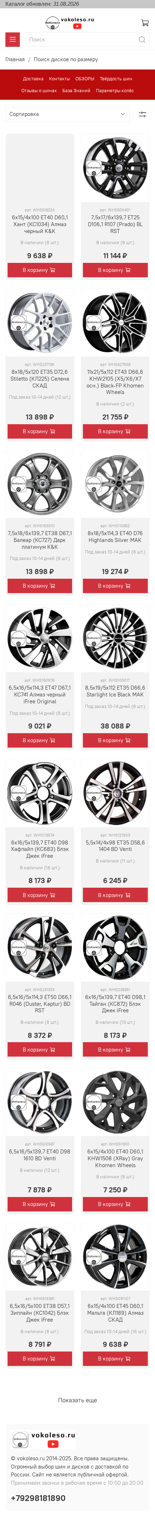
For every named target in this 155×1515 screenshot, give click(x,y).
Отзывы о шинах (39, 91)
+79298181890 (38, 1498)
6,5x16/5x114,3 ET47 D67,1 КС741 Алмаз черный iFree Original (40, 694)
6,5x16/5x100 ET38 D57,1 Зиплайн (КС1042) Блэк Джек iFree (40, 1313)
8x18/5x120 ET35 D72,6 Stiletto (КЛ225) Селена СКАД (39, 378)
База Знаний (76, 91)
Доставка (33, 79)
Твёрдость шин (116, 79)
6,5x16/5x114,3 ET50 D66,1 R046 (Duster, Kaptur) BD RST (39, 1004)
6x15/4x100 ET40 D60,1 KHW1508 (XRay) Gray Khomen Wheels (115, 1158)
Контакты (59, 79)
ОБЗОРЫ (84, 79)
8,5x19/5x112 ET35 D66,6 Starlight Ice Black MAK (115, 691)
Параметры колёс (115, 91)
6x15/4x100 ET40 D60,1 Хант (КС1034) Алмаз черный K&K (40, 224)
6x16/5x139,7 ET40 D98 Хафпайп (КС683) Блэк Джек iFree (40, 849)
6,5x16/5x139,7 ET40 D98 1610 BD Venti (39, 1155)
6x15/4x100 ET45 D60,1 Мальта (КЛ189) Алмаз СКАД (115, 1313)
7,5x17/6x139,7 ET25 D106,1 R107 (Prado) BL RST (115, 224)
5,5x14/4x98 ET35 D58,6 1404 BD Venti (115, 846)
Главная (15, 59)
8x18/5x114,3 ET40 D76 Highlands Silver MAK (115, 536)
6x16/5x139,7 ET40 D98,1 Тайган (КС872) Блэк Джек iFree (115, 1004)
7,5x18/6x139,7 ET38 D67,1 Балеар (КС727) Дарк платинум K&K (40, 540)
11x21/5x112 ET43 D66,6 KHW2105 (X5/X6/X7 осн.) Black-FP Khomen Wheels (115, 381)
